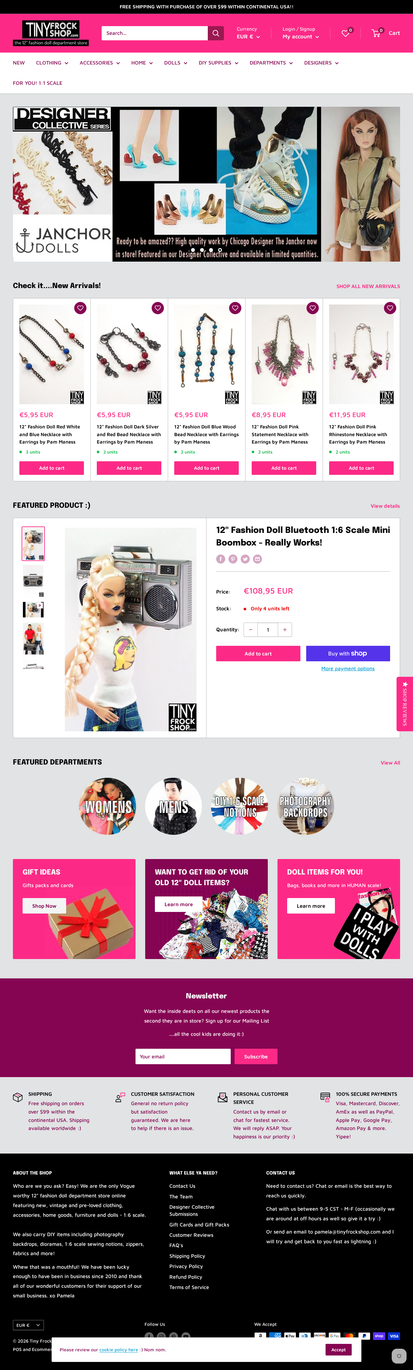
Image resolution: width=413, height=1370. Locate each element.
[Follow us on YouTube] (185, 1337)
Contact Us (182, 1186)
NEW (19, 62)
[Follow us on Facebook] (149, 1337)
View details (386, 506)
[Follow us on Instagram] (161, 1337)
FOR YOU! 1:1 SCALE (37, 83)
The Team (181, 1196)
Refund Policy (185, 1277)
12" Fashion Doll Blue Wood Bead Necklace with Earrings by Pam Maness (206, 434)
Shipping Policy (187, 1256)
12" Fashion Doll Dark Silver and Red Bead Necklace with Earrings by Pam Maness (129, 434)
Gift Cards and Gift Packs (199, 1224)
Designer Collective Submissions (192, 1210)
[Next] (400, 389)
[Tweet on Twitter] (245, 559)
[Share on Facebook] (220, 559)
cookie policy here (118, 1349)
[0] (345, 33)
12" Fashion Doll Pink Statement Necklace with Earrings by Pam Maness (280, 434)
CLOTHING (48, 62)
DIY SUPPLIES (215, 62)
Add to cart (52, 468)
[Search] (216, 33)
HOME (138, 62)
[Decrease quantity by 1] (250, 629)
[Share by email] (257, 559)
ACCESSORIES (96, 62)
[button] (80, 308)
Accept (338, 1349)
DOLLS (172, 62)
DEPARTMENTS (268, 62)
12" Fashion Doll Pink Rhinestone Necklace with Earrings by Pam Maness (358, 434)
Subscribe (256, 1056)
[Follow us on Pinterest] (173, 1337)
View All (391, 762)
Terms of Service (189, 1287)
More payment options (348, 668)
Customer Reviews (191, 1235)
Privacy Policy (186, 1266)
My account (298, 36)
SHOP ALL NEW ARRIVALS (369, 286)
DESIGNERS (318, 62)
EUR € (22, 1325)
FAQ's (176, 1245)
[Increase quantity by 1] (285, 629)
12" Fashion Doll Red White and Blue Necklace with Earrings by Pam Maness (49, 434)
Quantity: (228, 629)
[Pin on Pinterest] (232, 559)
